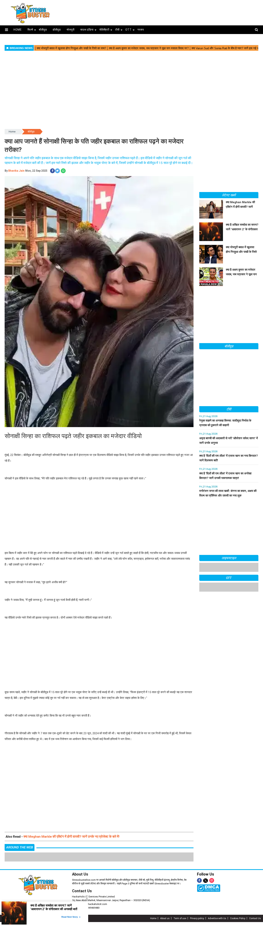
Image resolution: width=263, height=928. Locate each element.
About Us (80, 874)
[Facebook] (199, 880)
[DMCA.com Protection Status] (208, 888)
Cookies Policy (237, 918)
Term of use (179, 918)
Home (12, 131)
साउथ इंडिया (87, 29)
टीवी (117, 29)
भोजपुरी (71, 29)
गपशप (140, 29)
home (17, 29)
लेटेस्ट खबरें (228, 195)
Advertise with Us (217, 918)
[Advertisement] (162, 11)
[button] (6, 30)
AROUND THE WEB (19, 847)
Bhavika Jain (16, 170)
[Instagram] (211, 880)
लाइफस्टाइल (229, 558)
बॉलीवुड (43, 29)
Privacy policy (197, 918)
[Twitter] (205, 880)
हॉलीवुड (57, 29)
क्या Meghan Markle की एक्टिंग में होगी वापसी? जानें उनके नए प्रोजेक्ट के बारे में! (71, 836)
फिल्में (30, 29)
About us (165, 918)
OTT (128, 29)
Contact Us (82, 891)
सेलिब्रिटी (104, 29)
